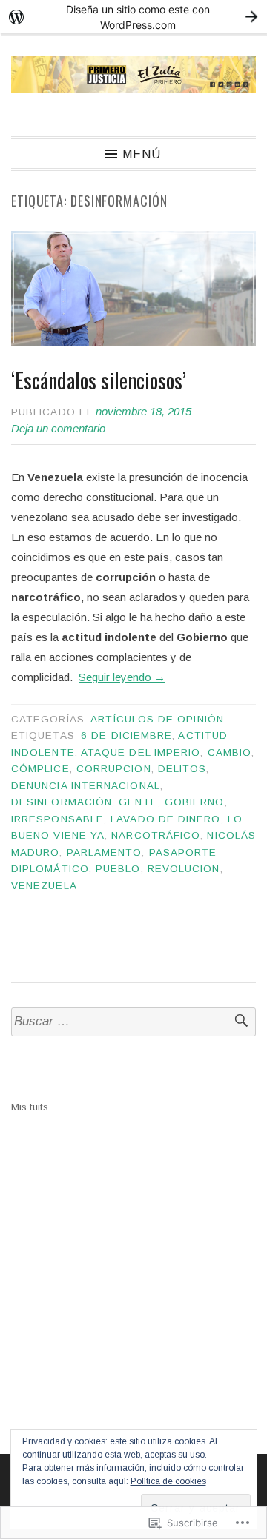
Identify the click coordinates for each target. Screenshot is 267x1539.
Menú (141, 154)
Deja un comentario (58, 428)
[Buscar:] (133, 1021)
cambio (229, 752)
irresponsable (57, 819)
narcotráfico (155, 835)
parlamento (104, 852)
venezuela (44, 885)
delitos (182, 768)
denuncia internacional (85, 785)
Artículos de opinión (157, 719)
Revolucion (184, 868)
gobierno (195, 802)
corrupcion (113, 768)
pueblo (118, 868)
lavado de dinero (165, 819)
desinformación (61, 802)
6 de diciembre (126, 735)
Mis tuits (29, 1107)
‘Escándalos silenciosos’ (98, 380)
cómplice (40, 768)
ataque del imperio (140, 752)
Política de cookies (168, 1481)
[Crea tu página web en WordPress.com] (133, 16)
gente (138, 802)
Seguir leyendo (122, 677)
